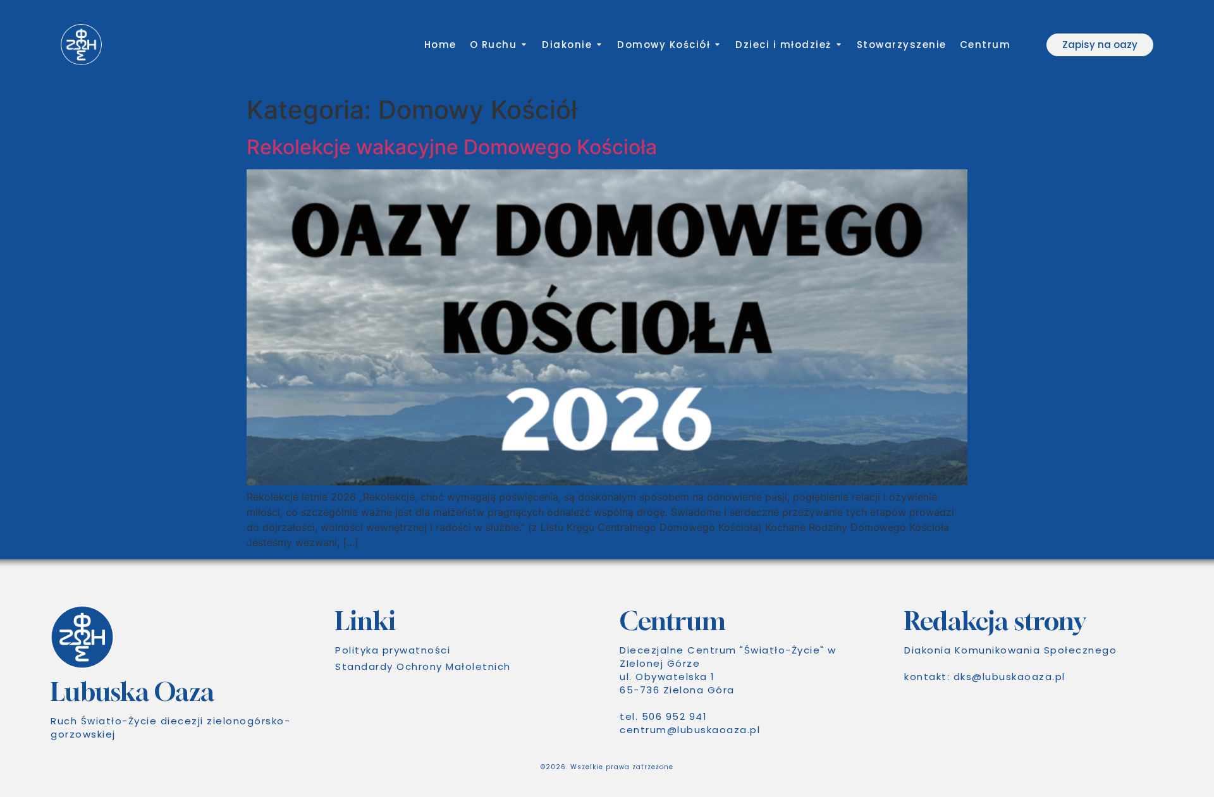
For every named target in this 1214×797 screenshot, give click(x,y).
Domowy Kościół (663, 44)
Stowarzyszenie (902, 44)
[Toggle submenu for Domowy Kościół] (716, 44)
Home (440, 44)
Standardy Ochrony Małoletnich (423, 666)
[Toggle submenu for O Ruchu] (523, 44)
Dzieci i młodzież (783, 44)
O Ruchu (493, 44)
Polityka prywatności (392, 650)
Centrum (985, 44)
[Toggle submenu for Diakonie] (598, 44)
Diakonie (567, 44)
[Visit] (1031, 44)
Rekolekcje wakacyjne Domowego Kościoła (452, 147)
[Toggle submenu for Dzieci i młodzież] (837, 44)
